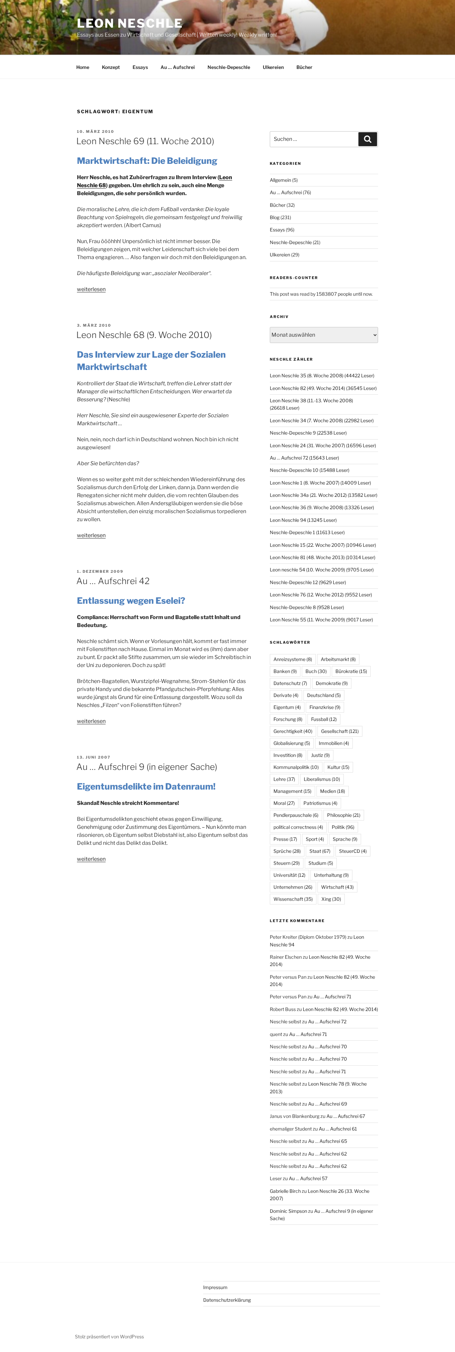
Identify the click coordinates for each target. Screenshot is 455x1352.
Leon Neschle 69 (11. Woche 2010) (145, 141)
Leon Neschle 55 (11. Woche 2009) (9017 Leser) (321, 619)
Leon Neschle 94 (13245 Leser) (303, 520)
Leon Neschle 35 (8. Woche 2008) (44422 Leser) (322, 375)
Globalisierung (291, 743)
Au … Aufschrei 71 (332, 996)
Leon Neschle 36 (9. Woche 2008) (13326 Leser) (322, 507)
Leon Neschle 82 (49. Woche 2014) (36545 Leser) (323, 388)
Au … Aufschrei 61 (338, 1129)
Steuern (286, 863)
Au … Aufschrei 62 (327, 1154)
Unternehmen (292, 887)
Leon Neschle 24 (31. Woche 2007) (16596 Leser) (323, 445)
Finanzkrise (324, 707)
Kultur (338, 767)
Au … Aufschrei (178, 67)
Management (292, 791)
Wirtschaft (337, 887)
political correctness (298, 827)
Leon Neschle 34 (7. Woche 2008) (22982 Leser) (322, 420)
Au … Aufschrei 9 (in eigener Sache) (146, 767)
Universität (289, 875)
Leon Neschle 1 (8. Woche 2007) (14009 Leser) (320, 483)
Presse (285, 839)
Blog (274, 217)
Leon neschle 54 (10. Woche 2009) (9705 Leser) (322, 569)
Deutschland (324, 695)
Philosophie (343, 815)
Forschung (287, 719)
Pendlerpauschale (295, 815)
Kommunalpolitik (296, 767)
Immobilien (334, 743)
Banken (285, 671)
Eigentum (287, 707)
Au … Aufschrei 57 (308, 1178)
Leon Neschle (130, 23)
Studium (320, 863)
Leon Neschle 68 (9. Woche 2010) (144, 335)
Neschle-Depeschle (229, 67)
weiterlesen (91, 289)
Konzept (111, 67)
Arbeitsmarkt (338, 659)
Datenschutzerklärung (227, 1300)
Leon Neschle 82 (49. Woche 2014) (340, 1009)
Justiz (320, 755)
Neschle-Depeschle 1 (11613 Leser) (307, 532)
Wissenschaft (293, 899)
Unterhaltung (331, 875)
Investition (287, 755)
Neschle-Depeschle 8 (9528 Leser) (307, 607)
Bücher (304, 67)
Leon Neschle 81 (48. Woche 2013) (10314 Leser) (322, 557)
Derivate (285, 695)
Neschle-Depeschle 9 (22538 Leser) (308, 433)
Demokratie (332, 683)
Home (82, 67)
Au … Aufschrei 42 (113, 581)
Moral (284, 803)
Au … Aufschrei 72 (327, 1021)
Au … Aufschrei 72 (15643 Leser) (304, 458)
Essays (140, 67)
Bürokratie (351, 671)
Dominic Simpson (288, 1211)
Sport (315, 839)
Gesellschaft (340, 731)
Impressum (215, 1287)
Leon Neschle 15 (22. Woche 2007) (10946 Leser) (323, 545)
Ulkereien (273, 67)
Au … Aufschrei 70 (327, 1046)
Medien (332, 791)
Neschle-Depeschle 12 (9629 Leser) (308, 582)
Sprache (345, 839)
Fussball (324, 719)
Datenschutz (290, 683)
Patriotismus (320, 803)
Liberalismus (322, 779)
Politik (343, 827)
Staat (319, 851)
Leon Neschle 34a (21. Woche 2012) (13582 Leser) (323, 495)
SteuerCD (353, 851)
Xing (331, 899)
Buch (316, 671)
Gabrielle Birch (285, 1191)
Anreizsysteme (292, 659)
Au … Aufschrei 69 (327, 1104)
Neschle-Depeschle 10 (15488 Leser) (309, 470)
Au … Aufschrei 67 (345, 1116)
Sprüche (287, 851)
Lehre (284, 779)
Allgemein (280, 180)
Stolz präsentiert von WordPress (109, 1336)
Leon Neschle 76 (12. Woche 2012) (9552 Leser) (321, 594)
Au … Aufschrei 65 (327, 1141)
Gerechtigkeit (292, 731)
